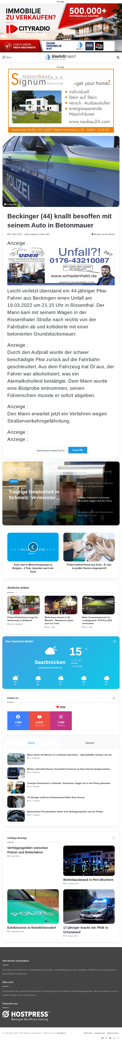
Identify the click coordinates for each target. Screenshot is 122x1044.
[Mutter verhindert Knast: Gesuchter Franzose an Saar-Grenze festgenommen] (16, 773)
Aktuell (13, 481)
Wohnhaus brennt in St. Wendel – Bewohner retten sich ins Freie (59, 620)
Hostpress (61, 1033)
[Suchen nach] (118, 58)
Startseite (88, 1033)
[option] (61, 493)
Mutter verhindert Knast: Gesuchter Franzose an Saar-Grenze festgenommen (68, 769)
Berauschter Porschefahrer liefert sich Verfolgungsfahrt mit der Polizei (65, 811)
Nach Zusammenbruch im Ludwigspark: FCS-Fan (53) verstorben (97, 620)
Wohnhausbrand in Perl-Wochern (88, 879)
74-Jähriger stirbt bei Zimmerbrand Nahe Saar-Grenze (37, 496)
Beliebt (31, 742)
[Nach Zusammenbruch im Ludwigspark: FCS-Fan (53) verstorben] (98, 605)
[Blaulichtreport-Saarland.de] (61, 57)
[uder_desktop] (61, 283)
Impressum (100, 1033)
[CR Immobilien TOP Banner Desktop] (61, 27)
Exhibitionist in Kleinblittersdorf (31, 927)
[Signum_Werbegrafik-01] (61, 100)
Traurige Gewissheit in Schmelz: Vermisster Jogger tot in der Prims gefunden (68, 783)
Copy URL (77, 450)
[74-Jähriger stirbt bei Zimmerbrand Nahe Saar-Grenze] (16, 802)
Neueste (89, 742)
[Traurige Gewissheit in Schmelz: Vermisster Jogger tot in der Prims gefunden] (16, 788)
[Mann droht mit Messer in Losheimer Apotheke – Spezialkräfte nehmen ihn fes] (16, 759)
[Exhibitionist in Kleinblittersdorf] (33, 906)
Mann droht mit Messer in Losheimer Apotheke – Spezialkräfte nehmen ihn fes (69, 754)
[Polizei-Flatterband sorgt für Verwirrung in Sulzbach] (23, 605)
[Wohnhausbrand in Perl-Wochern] (89, 861)
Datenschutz (113, 1033)
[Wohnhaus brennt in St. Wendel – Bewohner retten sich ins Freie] (61, 605)
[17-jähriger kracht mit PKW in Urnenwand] (89, 906)
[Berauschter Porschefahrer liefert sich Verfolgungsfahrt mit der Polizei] (16, 816)
